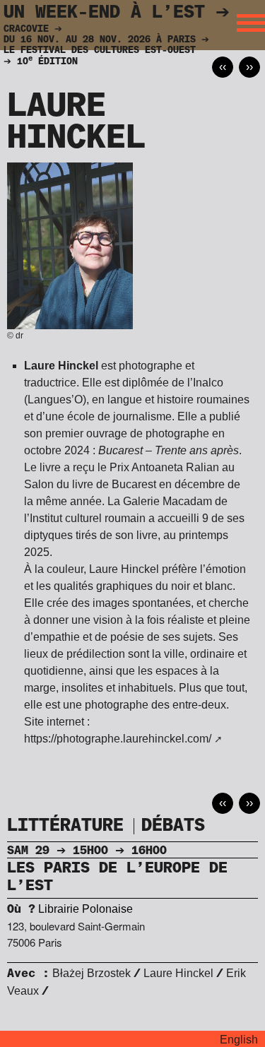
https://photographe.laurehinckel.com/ (117, 739)
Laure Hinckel (178, 973)
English (239, 1040)
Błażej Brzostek (91, 973)
